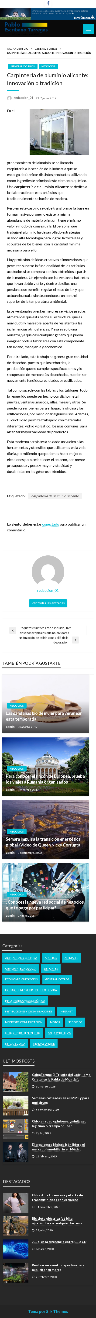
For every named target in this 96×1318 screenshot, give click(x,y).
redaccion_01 (24, 98)
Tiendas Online (44, 1043)
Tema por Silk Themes (48, 1311)
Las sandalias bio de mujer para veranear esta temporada (44, 716)
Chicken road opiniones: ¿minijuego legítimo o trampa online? (59, 1123)
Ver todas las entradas (48, 603)
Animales (71, 958)
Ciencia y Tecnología (20, 968)
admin (10, 727)
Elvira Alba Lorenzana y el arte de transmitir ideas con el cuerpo (57, 1197)
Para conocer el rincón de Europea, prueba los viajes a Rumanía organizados (45, 779)
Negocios (48, 66)
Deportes (51, 968)
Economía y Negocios (21, 979)
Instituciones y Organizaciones (28, 1011)
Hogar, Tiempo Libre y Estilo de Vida (31, 990)
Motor (55, 1022)
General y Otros (46, 48)
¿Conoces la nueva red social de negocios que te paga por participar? (45, 904)
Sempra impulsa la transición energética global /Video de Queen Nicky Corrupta (43, 841)
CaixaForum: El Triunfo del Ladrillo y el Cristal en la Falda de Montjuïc (61, 1077)
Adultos (51, 958)
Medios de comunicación (23, 1022)
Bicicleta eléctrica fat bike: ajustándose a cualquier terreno (57, 1220)
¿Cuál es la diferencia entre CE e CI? (59, 1242)
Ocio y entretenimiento (22, 1033)
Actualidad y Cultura (21, 958)
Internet (66, 1011)
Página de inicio (17, 48)
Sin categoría (15, 1043)
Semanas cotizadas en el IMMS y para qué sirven (60, 1100)
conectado (50, 524)
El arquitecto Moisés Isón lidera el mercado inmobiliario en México (58, 1146)
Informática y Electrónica (25, 1000)
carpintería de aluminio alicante (55, 496)
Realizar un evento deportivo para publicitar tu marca (58, 1267)
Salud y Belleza (59, 1033)
